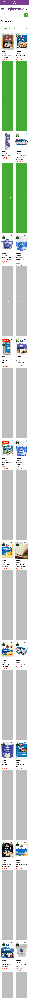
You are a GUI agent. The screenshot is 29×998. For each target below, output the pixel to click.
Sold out (7, 301)
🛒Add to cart (7, 96)
